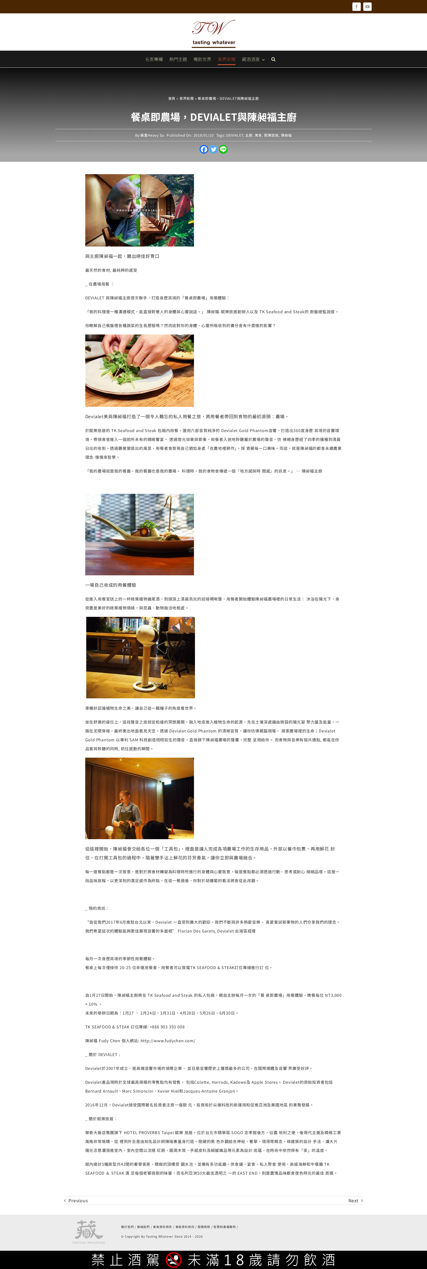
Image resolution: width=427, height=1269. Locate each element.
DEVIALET (234, 135)
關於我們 (127, 1227)
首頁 (172, 98)
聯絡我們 (143, 1227)
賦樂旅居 (271, 135)
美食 (258, 135)
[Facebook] (204, 149)
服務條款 (204, 1227)
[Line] (223, 149)
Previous (78, 1200)
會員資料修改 (162, 1227)
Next (353, 1200)
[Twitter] (213, 149)
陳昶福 (286, 135)
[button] (273, 59)
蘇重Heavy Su (152, 135)
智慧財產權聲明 (225, 1227)
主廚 (249, 135)
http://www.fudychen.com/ (168, 1040)
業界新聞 (186, 98)
